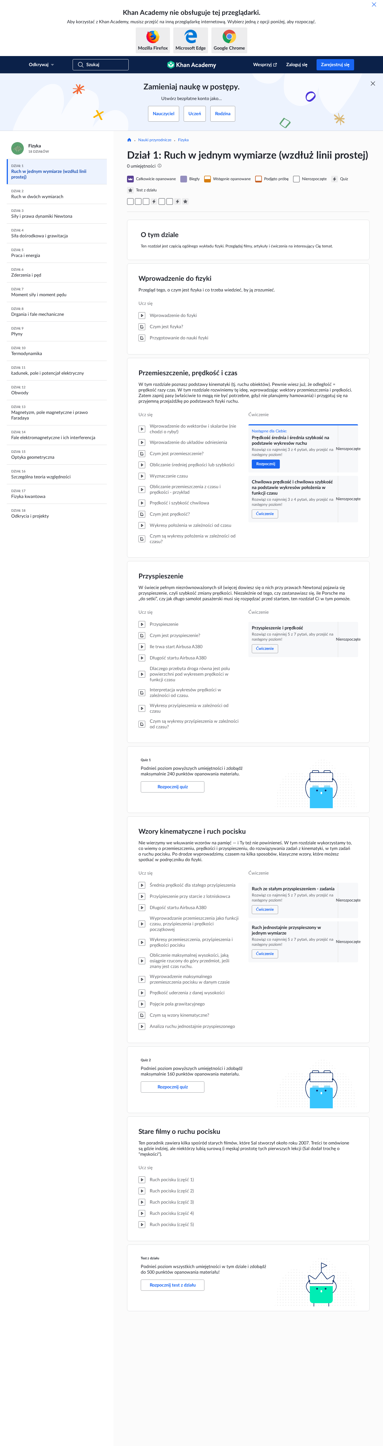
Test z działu (150, 1258)
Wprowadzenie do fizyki (175, 278)
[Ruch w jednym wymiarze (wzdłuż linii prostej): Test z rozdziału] (185, 201)
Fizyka (183, 140)
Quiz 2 (146, 1060)
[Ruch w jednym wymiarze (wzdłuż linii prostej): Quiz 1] (154, 201)
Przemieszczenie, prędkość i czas (188, 373)
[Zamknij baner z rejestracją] (373, 83)
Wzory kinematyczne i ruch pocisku (192, 831)
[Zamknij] (374, 4)
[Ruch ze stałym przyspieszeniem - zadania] (161, 201)
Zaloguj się (297, 64)
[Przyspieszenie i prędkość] (146, 201)
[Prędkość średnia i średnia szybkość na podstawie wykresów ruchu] (130, 201)
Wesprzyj (262, 64)
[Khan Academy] (191, 64)
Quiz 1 (146, 760)
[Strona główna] (129, 140)
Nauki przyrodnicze (154, 140)
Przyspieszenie (161, 576)
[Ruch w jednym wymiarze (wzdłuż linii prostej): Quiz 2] (177, 201)
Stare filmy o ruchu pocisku (179, 1131)
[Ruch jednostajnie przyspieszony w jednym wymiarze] (169, 201)
